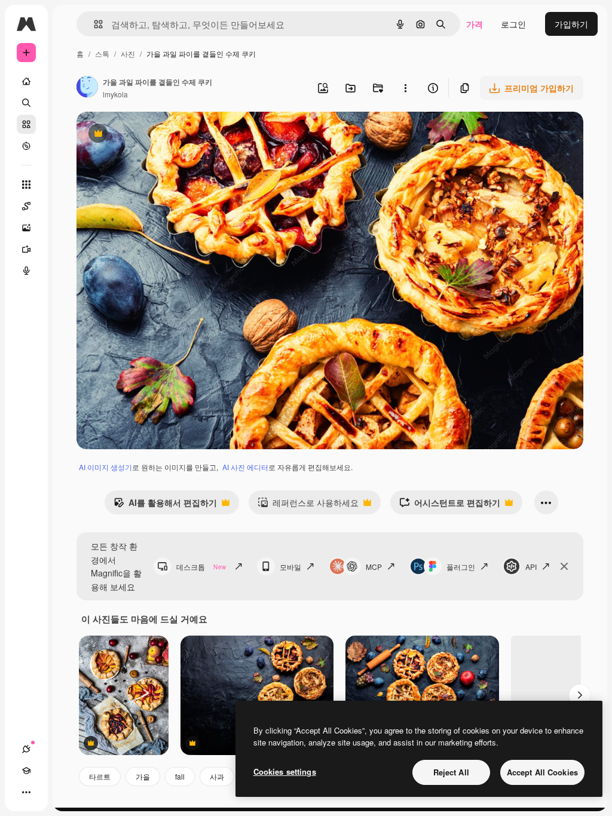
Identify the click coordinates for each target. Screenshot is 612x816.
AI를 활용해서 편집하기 (165, 505)
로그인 (513, 24)
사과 (217, 776)
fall (180, 776)
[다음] (579, 695)
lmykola (115, 94)
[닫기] (564, 566)
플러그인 (460, 567)
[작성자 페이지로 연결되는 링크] (87, 88)
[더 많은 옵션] (405, 88)
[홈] (26, 81)
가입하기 (571, 24)
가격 (474, 24)
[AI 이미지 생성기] (26, 227)
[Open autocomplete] (93, 24)
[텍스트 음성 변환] (26, 270)
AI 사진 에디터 (245, 467)
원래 (145, 134)
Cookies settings (284, 771)
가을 (143, 776)
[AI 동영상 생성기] (26, 249)
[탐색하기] (26, 145)
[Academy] (26, 770)
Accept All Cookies (542, 772)
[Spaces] (26, 206)
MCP (374, 567)
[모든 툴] (26, 184)
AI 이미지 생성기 (105, 467)
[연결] (26, 749)
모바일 (290, 567)
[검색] (26, 102)
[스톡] (26, 124)
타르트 (100, 776)
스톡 (102, 53)
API (531, 567)
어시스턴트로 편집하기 (449, 505)
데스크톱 (201, 567)
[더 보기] (26, 792)
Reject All (451, 772)
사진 (128, 53)
